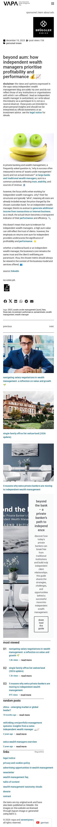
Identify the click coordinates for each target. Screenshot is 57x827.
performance (26, 218)
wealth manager (22, 315)
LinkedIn (15, 271)
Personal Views (14, 43)
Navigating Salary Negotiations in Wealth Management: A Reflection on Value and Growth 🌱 (27, 381)
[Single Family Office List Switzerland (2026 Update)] (28, 410)
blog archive (39, 752)
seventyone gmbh (30, 819)
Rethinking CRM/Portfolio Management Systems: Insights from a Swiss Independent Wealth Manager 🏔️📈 (22, 726)
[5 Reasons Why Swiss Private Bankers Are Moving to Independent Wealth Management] (28, 462)
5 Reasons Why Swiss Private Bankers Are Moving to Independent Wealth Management (29, 686)
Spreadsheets (39, 312)
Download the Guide (41, 624)
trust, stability (39, 181)
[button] (5, 301)
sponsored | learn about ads (40, 12)
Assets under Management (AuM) (27, 310)
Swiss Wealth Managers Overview (20, 742)
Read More (26, 660)
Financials (7, 312)
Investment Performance (22, 312)
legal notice (36, 112)
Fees (44, 310)
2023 (10, 310)
